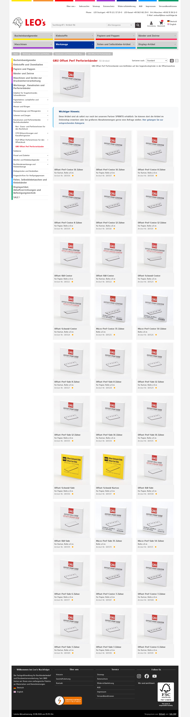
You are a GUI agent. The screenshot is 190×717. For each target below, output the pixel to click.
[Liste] (176, 60)
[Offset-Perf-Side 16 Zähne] (113, 414)
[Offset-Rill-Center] (72, 254)
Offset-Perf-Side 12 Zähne (151, 381)
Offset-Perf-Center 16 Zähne (68, 169)
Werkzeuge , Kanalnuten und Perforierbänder (38, 54)
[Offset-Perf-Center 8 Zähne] (155, 148)
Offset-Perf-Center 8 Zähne (151, 169)
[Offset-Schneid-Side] (72, 467)
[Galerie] (172, 60)
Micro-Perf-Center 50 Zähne (152, 328)
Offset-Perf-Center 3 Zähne (110, 594)
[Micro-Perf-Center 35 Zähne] (113, 307)
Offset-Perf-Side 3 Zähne (66, 647)
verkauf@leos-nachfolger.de (165, 15)
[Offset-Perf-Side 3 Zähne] (72, 626)
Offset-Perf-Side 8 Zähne (67, 381)
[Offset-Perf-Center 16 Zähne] (72, 148)
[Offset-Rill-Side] (155, 467)
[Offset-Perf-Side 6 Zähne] (72, 573)
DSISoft (162, 714)
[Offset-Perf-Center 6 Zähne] (155, 626)
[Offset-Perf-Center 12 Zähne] (113, 201)
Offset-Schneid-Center (149, 275)
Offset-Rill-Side (145, 488)
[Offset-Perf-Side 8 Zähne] (72, 360)
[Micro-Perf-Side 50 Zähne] (155, 520)
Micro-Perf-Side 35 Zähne (109, 541)
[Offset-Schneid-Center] (155, 254)
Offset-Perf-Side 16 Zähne (109, 434)
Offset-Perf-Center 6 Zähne (151, 647)
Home (16, 54)
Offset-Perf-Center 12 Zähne (110, 222)
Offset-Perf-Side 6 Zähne (67, 594)
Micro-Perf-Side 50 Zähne (151, 541)
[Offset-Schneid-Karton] (113, 467)
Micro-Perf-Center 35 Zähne (110, 328)
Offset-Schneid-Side (64, 488)
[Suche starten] (138, 25)
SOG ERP (172, 714)
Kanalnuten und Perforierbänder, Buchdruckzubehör (70, 54)
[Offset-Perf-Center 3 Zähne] (113, 573)
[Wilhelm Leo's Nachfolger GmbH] (29, 22)
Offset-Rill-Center (63, 275)
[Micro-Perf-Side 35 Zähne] (113, 520)
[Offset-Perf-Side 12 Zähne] (155, 360)
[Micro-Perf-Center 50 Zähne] (155, 307)
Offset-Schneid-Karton (107, 488)
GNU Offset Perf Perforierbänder (99, 54)
